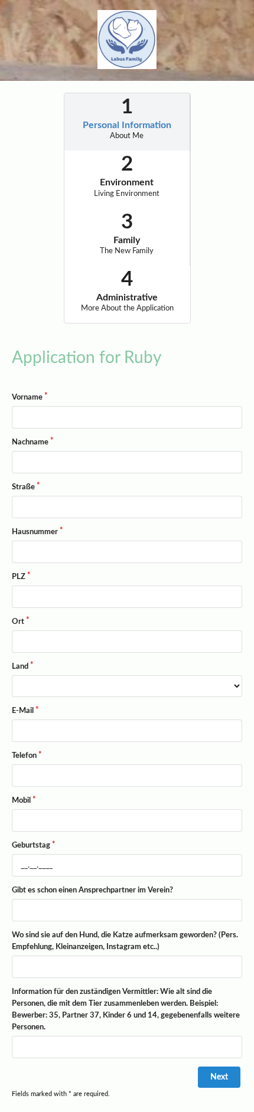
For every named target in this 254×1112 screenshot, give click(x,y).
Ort (18, 622)
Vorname (27, 397)
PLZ (18, 577)
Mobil (21, 800)
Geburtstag (31, 845)
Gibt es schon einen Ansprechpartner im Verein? (92, 890)
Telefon (24, 756)
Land (20, 667)
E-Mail (23, 711)
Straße (23, 487)
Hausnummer (35, 532)
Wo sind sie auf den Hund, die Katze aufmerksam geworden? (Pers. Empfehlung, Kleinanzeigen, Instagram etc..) (125, 941)
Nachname (30, 442)
